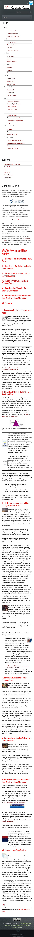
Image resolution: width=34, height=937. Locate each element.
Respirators (10, 93)
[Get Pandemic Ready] (17, 7)
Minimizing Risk (12, 61)
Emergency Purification (13, 36)
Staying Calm (11, 84)
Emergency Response (13, 101)
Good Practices (11, 95)
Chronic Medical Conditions (15, 118)
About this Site (8, 175)
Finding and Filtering (13, 33)
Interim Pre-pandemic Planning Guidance (16, 415)
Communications (12, 73)
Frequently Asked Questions (12, 164)
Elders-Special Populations (15, 120)
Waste (9, 59)
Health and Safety (12, 134)
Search (31, 12)
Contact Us (7, 172)
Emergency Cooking (12, 50)
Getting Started (11, 31)
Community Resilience (13, 104)
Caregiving (10, 146)
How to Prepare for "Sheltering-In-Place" (13, 802)
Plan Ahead (10, 90)
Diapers (9, 132)
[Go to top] (18, 931)
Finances (9, 70)
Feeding (9, 129)
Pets (8, 123)
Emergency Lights (12, 109)
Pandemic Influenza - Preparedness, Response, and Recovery (17, 667)
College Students (12, 115)
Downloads (7, 167)
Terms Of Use (13, 936)
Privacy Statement (20, 936)
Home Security (11, 106)
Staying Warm (11, 78)
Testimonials (7, 177)
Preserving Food (11, 45)
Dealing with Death (12, 148)
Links (5, 169)
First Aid (9, 67)
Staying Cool (10, 81)
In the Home (10, 56)
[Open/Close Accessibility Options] (31, 3)
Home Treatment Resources (15, 140)
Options (9, 47)
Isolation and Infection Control (15, 143)
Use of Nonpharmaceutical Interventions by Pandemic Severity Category (14, 369)
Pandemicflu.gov (17, 220)
